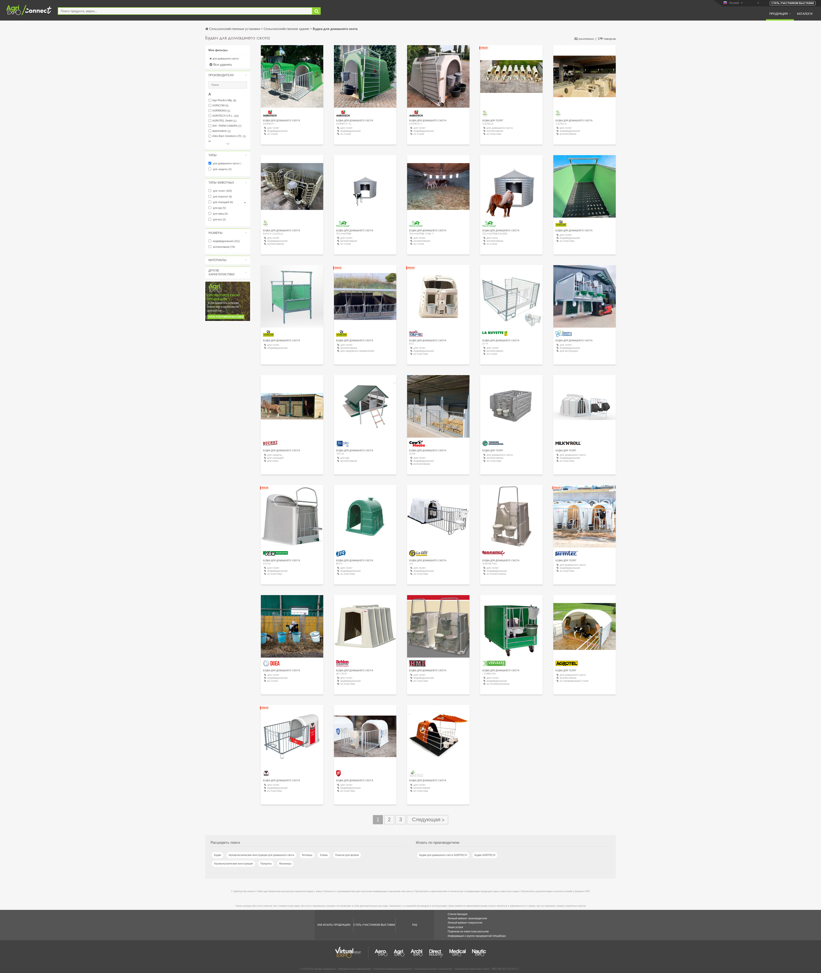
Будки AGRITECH (484, 855)
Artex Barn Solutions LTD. (229, 136)
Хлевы (324, 855)
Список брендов (457, 914)
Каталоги (804, 13)
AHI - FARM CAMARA (226, 126)
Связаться (438, 272)
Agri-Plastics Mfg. (224, 100)
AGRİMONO (221, 110)
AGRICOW (220, 105)
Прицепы (266, 863)
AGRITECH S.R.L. (225, 115)
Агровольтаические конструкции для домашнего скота (261, 855)
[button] (227, 75)
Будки (217, 855)
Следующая (427, 820)
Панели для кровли (347, 855)
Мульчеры (285, 863)
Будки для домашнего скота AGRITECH (443, 855)
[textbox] (185, 11)
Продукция (778, 13)
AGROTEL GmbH (224, 120)
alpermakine (221, 131)
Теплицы (307, 855)
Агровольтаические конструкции (233, 863)
